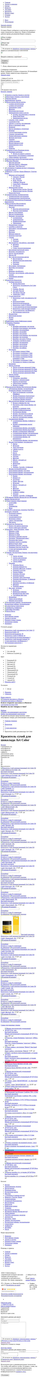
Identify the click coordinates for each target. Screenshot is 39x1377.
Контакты (8, 11)
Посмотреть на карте (13, 1285)
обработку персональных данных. (24, 49)
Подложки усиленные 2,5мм (22, 355)
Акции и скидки (10, 618)
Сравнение (16, 783)
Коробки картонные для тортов (23, 326)
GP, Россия (16, 186)
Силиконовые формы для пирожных (25, 440)
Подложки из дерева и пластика (24, 362)
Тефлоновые (17, 223)
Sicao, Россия (17, 180)
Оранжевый (12, 674)
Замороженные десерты (13, 1186)
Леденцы (16, 590)
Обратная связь (6, 1303)
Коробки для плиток (20, 333)
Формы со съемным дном (21, 408)
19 (24, 635)
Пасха (15, 453)
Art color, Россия (18, 291)
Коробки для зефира (19, 348)
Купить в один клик (23, 1340)
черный (11, 680)
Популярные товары (12, 616)
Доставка (8, 9)
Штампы (16, 244)
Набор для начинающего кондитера (13, 714)
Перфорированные (19, 221)
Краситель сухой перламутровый (24, 308)
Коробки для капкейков (21, 330)
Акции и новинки (11, 4)
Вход (6, 20)
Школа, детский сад (19, 460)
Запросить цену (18, 1359)
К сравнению (16, 801)
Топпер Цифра (18, 572)
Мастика (8, 1194)
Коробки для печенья (20, 344)
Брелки (7, 1185)
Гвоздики (16, 262)
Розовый (11, 676)
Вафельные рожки (11, 1206)
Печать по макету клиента (22, 154)
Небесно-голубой (14, 653)
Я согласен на (20, 49)
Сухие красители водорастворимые (25, 307)
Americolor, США (19, 294)
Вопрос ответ (9, 13)
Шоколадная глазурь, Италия (22, 191)
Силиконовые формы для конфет (24, 428)
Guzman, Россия (18, 289)
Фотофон (8, 1227)
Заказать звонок (6, 25)
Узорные (16, 241)
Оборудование (10, 1213)
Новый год (16, 454)
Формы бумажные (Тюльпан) (23, 397)
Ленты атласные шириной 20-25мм (25, 371)
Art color (11, 651)
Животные (16, 463)
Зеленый (11, 666)
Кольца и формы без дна (21, 403)
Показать (8, 692)
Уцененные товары (11, 622)
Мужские (16, 446)
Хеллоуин (16, 479)
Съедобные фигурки (20, 595)
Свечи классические (20, 558)
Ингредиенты (9, 1188)
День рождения (18, 447)
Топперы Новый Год (20, 567)
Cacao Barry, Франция (20, 184)
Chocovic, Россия (18, 177)
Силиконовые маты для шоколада (24, 435)
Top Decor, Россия (19, 292)
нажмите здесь (21, 1371)
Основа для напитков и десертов (24, 114)
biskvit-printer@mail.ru (31, 1279)
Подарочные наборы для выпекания (17, 1222)
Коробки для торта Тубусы (22, 339)
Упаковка (8, 1208)
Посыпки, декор (10, 1218)
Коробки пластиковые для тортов (24, 328)
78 (22, 634)
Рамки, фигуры (18, 481)
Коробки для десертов (20, 337)
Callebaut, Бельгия (19, 182)
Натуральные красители (21, 312)
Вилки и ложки (18, 385)
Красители (8, 1204)
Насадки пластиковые (20, 210)
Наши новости (6, 697)
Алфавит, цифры (18, 492)
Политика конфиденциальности (12, 1294)
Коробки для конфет (20, 332)
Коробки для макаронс (20, 342)
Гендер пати (17, 581)
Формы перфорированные (22, 410)
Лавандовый (12, 670)
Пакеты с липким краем (21, 380)
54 (28, 639)
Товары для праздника (12, 1220)
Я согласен (5, 1375)
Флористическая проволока (22, 260)
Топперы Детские (19, 574)
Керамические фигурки (21, 593)
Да (9, 689)
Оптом (7, 6)
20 (18, 632)
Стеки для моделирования (22, 248)
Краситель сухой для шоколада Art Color (18, 630)
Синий (10, 678)
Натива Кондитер (19, 283)
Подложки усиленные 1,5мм (22, 353)
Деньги (15, 451)
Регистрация (9, 22)
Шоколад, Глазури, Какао (13, 1197)
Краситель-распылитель (21, 303)
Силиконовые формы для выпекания (25, 433)
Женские (16, 458)
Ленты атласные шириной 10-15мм (25, 369)
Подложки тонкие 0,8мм (21, 351)
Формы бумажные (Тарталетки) (23, 396)
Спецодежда (9, 1224)
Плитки (15, 462)
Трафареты (8, 1226)
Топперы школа (18, 586)
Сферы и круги (18, 449)
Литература (9, 1217)
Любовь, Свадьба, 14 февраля (23, 467)
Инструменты (17, 259)
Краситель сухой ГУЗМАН (22, 305)
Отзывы (7, 15)
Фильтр (3, 745)
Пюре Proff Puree (18, 116)
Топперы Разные (18, 575)
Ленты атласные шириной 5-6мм (24, 367)
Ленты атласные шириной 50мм (24, 373)
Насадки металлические (21, 209)
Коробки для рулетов (20, 346)
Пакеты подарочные (20, 381)
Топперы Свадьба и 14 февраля (23, 583)
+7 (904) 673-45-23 (7, 1304)
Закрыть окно (5, 75)
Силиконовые (17, 218)
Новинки (8, 614)
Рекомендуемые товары (13, 620)
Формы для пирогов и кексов (23, 413)
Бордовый (11, 660)
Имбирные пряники (19, 592)
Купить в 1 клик (6, 783)
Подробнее (4, 781)
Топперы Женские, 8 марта (22, 568)
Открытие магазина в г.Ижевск (11, 701)
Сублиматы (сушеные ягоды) (15, 1195)
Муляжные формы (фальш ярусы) (16, 1211)
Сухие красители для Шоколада (23, 310)
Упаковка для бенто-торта (21, 340)
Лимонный (12, 672)
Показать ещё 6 (10, 682)
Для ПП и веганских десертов (15, 1215)
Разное (15, 465)
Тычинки (16, 264)
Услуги (7, 17)
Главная (7, 2)
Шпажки (16, 584)
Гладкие (15, 239)
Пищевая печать (10, 1190)
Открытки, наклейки (20, 378)
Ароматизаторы (10, 1199)
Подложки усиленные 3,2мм (22, 360)
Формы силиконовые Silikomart (23, 431)
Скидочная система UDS (9, 704)
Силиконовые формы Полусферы (24, 429)
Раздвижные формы (19, 412)
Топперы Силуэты (19, 570)
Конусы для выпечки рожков (23, 417)
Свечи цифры (17, 561)
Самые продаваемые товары (10, 1025)
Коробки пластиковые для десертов (25, 335)
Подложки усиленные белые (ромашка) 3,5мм (22, 357)
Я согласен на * (20, 1339)
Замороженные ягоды (20, 118)
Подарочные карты (11, 1192)
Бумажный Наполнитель (13, 1201)
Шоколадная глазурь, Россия (22, 189)
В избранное (5, 785)
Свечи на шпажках (19, 559)
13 (33, 630)
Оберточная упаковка (20, 383)
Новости (8, 8)
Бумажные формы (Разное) (22, 399)
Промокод (8, 623)
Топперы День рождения (21, 577)
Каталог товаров (6, 91)
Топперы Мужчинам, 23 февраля (24, 579)
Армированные (18, 219)
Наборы (3, 710)
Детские (15, 456)
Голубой (11, 662)
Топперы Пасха (18, 565)
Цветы (15, 444)
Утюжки (16, 246)
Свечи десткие (18, 556)
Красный (11, 668)
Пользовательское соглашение (11, 1295)
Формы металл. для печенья (22, 415)
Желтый (11, 664)
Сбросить (8, 694)
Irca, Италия (17, 178)
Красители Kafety (19, 301)
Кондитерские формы (12, 1210)
